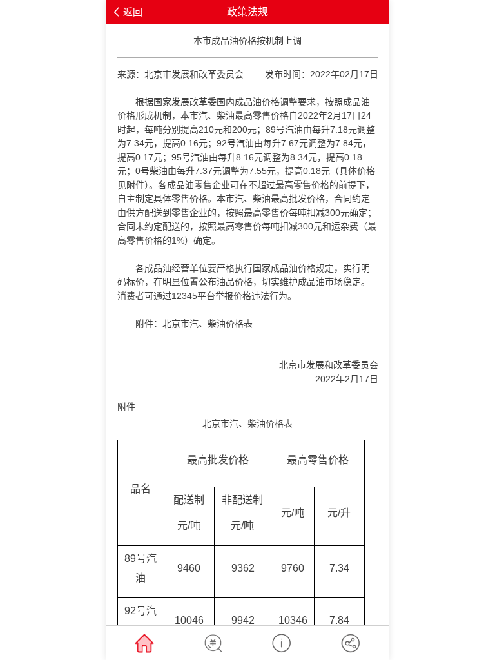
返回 (132, 11)
